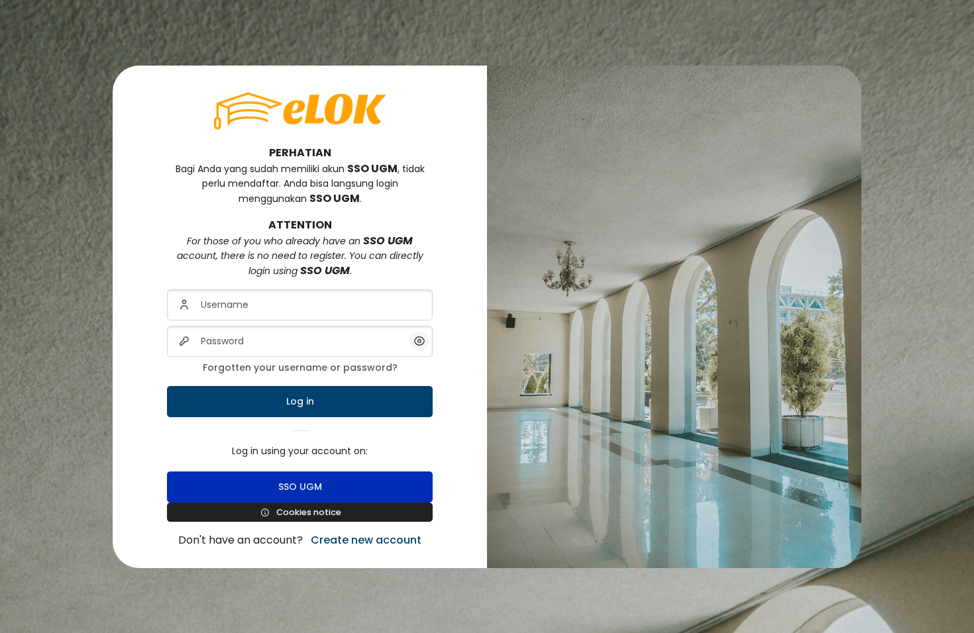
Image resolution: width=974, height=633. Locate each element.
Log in (300, 401)
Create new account (366, 540)
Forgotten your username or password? (300, 367)
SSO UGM (300, 486)
